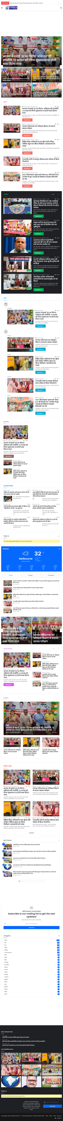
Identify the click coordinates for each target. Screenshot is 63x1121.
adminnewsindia (26, 106)
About (50, 1115)
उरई (4, 38)
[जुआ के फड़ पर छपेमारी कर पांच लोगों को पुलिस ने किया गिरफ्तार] (8, 860)
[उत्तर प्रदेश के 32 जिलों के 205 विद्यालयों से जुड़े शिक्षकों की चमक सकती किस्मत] (8, 867)
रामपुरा (5, 957)
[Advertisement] (31, 23)
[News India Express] (11, 8)
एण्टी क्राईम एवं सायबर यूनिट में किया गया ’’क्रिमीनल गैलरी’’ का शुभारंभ (17, 507)
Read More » (27, 120)
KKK (43, 1115)
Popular (30, 575)
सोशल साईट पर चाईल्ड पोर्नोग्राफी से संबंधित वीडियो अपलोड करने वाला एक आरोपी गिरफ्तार (16, 521)
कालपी (5, 947)
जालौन (53, 194)
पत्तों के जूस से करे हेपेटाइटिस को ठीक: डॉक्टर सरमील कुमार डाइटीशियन (44, 507)
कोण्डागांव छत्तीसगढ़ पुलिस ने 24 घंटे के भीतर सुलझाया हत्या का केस (45, 520)
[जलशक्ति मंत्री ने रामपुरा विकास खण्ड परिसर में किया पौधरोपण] (16, 90)
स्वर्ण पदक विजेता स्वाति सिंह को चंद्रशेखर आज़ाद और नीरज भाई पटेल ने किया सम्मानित (34, 851)
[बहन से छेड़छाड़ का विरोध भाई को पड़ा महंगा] (11, 1081)
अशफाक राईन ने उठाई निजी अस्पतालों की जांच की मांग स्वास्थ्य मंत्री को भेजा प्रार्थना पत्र (45, 242)
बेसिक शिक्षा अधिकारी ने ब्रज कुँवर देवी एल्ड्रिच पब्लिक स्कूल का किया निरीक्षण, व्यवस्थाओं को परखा (46, 78)
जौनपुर (5, 991)
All (53, 101)
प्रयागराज (6, 977)
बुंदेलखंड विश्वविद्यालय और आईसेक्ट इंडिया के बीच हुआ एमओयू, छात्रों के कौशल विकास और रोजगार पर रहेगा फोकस (46, 204)
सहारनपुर (6, 974)
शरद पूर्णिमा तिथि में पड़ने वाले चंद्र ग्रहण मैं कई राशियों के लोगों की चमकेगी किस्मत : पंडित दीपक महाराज (46, 494)
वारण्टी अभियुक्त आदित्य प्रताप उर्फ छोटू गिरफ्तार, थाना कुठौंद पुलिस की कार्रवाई (46, 261)
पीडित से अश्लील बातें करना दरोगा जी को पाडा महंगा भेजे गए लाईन (16, 493)
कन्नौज (5, 994)
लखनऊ (5, 972)
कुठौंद (5, 959)
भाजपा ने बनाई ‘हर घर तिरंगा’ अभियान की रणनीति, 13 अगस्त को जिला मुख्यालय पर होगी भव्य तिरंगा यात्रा (29, 60)
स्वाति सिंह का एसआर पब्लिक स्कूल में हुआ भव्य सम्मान (26, 844)
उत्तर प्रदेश (6, 964)
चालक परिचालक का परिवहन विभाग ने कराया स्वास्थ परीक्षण (16, 79)
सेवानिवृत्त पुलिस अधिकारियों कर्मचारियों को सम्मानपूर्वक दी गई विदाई (45, 279)
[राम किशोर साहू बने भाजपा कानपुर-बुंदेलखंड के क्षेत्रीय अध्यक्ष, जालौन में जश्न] (31, 1081)
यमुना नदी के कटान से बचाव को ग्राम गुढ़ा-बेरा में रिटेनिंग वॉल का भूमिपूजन (45, 224)
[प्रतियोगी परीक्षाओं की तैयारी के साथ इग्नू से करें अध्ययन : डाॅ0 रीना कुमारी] (52, 1070)
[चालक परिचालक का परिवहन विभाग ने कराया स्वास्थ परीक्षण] (16, 75)
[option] (31, 67)
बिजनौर (5, 981)
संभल (5, 984)
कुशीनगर (6, 986)
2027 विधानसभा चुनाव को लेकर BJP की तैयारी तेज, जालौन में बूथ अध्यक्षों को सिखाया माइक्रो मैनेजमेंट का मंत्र (45, 94)
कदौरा (5, 955)
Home (46, 1115)
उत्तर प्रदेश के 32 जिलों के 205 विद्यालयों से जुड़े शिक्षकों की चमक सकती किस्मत (32, 865)
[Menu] (2, 8)
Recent (11, 575)
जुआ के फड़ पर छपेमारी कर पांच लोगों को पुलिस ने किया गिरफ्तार (29, 858)
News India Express (27, 1115)
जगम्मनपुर (6, 962)
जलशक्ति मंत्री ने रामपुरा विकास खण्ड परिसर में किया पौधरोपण (21, 3)
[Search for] (61, 8)
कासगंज (5, 989)
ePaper (6, 969)
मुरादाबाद (6, 979)
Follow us (4, 1091)
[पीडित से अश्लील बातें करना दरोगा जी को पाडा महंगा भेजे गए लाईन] (8, 499)
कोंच (5, 942)
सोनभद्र (6, 967)
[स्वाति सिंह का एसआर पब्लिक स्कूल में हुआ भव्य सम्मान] (8, 847)
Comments (51, 575)
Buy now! (59, 1115)
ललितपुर (6, 950)
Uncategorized (8, 952)
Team (54, 1115)
